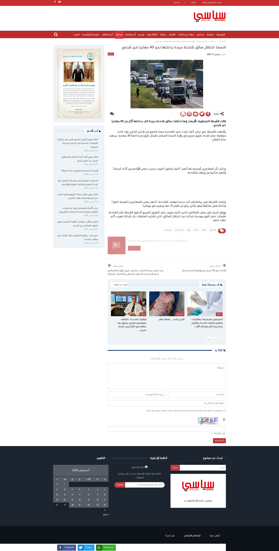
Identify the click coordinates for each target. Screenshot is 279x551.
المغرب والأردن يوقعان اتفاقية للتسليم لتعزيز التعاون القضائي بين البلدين (77, 224)
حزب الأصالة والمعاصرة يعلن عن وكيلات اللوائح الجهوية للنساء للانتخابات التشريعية (78, 210)
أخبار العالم (107, 35)
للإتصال (176, 2)
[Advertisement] (118, 15)
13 (79, 494)
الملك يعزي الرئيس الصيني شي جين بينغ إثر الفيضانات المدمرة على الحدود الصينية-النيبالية (77, 143)
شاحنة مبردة (179, 230)
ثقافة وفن (152, 35)
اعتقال (204, 230)
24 (105, 505)
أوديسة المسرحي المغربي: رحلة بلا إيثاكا (79, 171)
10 (105, 494)
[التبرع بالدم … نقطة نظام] (167, 303)
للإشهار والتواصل (192, 536)
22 (65, 500)
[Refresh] (224, 419)
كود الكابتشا (219, 434)
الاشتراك (119, 485)
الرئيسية (221, 35)
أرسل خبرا (215, 536)
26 (89, 505)
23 (57, 500)
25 (97, 505)
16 (57, 494)
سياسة (210, 35)
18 (97, 500)
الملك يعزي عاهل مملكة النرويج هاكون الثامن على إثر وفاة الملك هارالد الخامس (78, 196)
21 (72, 500)
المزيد (77, 35)
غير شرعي (168, 230)
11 (97, 494)
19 (88, 500)
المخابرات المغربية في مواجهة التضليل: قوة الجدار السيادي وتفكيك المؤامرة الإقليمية (78, 183)
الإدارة (193, 2)
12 (88, 494)
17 (105, 500)
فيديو (141, 35)
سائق (188, 230)
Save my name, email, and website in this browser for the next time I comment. (184, 411)
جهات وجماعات (186, 35)
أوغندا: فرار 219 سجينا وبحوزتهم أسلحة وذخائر (204, 271)
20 (80, 500)
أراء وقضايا (130, 35)
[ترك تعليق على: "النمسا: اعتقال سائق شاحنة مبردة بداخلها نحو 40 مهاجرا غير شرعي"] (112, 114)
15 (65, 494)
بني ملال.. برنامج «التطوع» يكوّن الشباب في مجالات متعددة (77, 237)
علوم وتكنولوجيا (91, 35)
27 (80, 505)
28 (72, 505)
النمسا (196, 230)
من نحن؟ (169, 536)
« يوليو (105, 514)
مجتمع (200, 35)
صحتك (119, 35)
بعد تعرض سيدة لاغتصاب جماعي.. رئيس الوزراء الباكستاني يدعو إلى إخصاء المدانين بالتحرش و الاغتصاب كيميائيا (135, 272)
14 (72, 494)
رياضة (163, 35)
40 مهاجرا (213, 230)
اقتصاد (172, 35)
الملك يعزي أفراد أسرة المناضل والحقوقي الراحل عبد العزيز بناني (80, 159)
